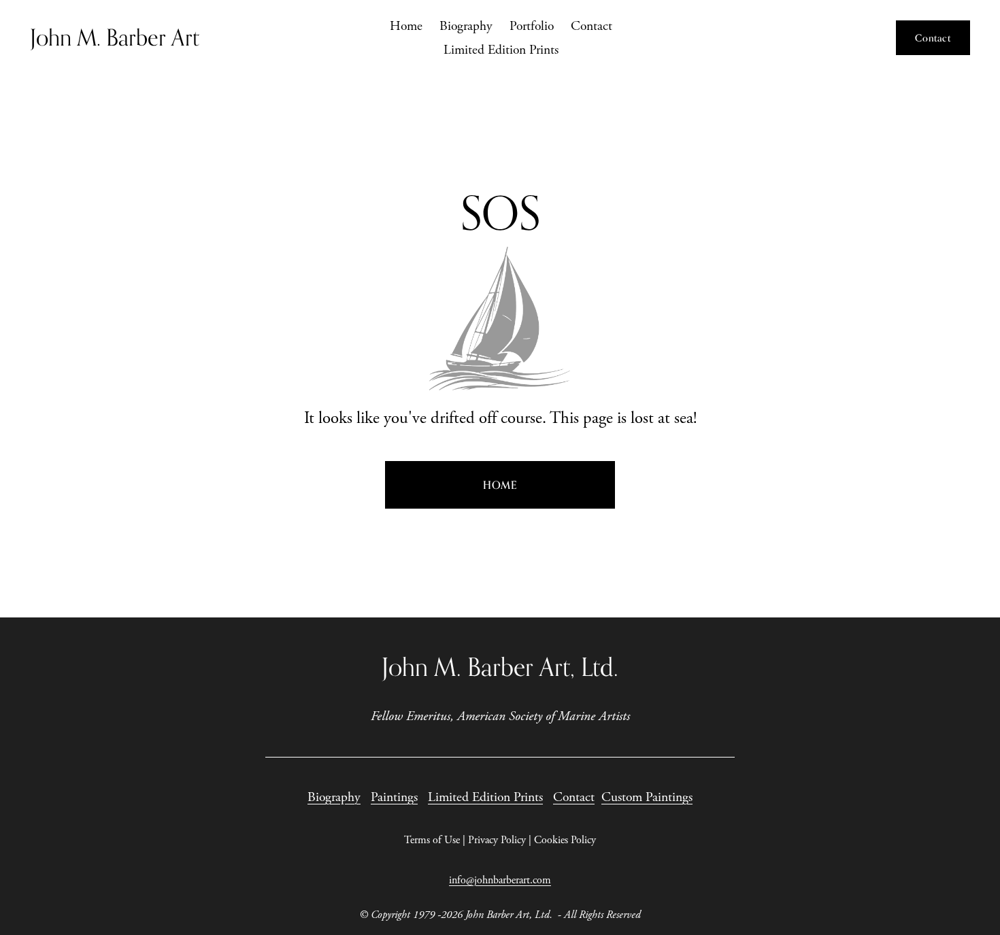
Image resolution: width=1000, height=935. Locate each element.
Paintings (394, 797)
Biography (466, 26)
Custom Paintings (647, 797)
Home (406, 26)
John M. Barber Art (114, 37)
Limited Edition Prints (501, 49)
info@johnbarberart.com (500, 880)
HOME (500, 485)
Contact (591, 26)
